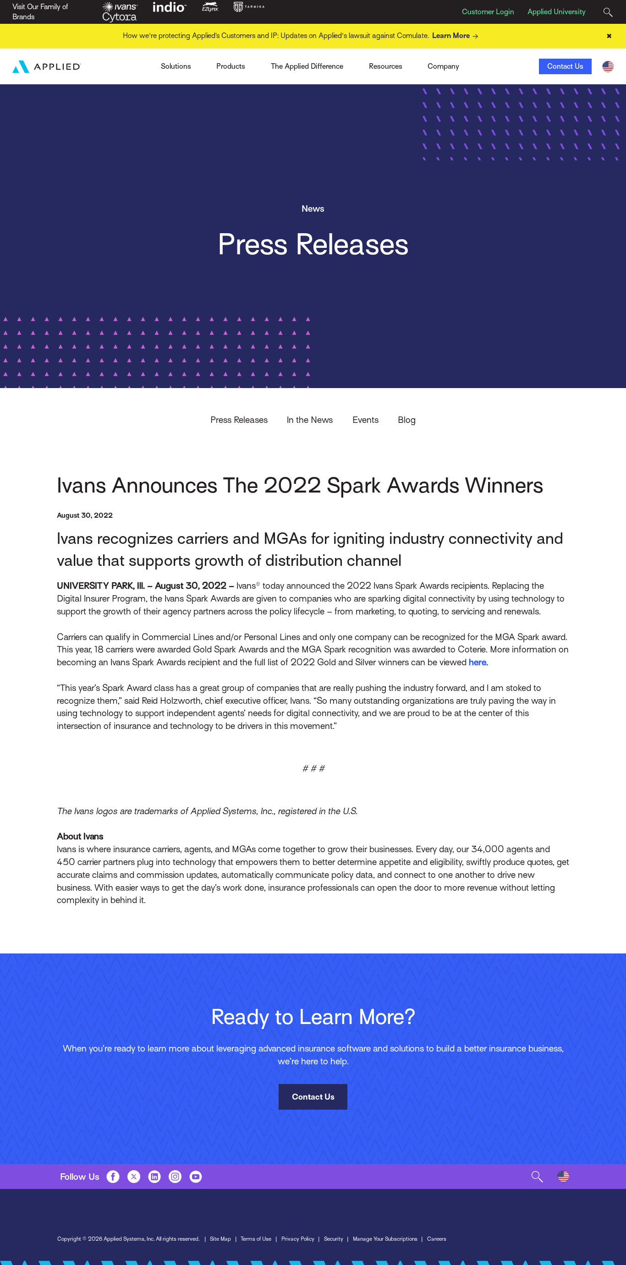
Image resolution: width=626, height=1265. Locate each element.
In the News (310, 420)
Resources (385, 66)
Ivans (145, 64)
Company (443, 66)
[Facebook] (113, 1176)
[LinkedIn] (154, 1176)
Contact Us (565, 66)
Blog (407, 420)
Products (230, 66)
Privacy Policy (297, 1239)
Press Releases (239, 420)
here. (478, 662)
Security (333, 1239)
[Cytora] (119, 17)
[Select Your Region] (607, 66)
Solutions (176, 66)
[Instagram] (175, 1176)
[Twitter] (134, 1176)
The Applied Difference (307, 66)
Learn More (451, 36)
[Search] (607, 12)
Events (365, 420)
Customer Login (488, 12)
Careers (436, 1239)
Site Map (220, 1239)
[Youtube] (196, 1176)
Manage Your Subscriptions (385, 1239)
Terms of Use (256, 1239)
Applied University (556, 12)
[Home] (46, 66)
